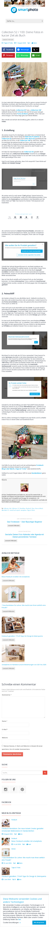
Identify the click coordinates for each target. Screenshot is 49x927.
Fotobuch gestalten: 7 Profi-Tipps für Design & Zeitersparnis (22, 636)
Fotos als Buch (39, 508)
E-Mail (5, 729)
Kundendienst (37, 473)
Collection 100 (7, 508)
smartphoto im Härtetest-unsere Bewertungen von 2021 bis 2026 (24, 665)
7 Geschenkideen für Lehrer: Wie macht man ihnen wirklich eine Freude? (24, 606)
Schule (13, 849)
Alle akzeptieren (39, 922)
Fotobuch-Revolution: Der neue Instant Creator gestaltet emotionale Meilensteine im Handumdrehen (22, 829)
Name (4, 721)
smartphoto (24, 510)
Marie (4, 480)
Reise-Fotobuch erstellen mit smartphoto (16, 577)
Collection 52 (15, 508)
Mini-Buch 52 (5, 510)
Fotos (33, 508)
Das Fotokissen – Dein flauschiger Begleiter (24, 522)
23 (15, 879)
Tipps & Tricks (8, 43)
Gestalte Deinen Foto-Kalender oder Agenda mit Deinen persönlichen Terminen (24, 535)
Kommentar (7, 695)
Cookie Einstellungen (11, 923)
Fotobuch (28, 508)
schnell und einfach (15, 510)
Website (5, 738)
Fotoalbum (22, 508)
